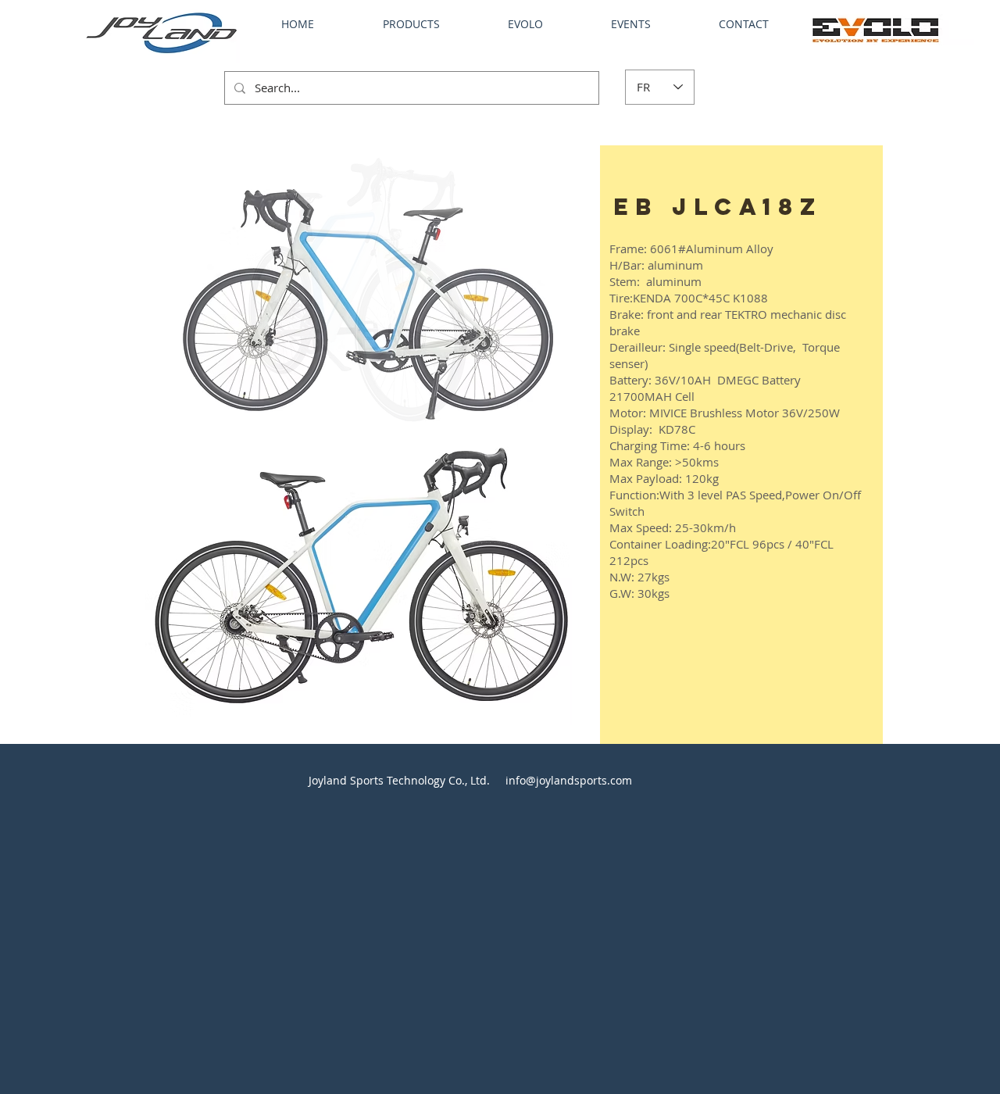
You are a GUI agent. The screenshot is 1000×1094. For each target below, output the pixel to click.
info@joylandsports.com (568, 780)
